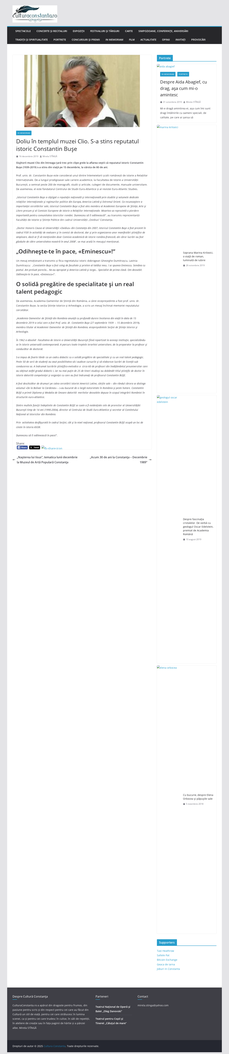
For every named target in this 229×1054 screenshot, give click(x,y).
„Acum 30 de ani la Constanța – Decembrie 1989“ (118, 459)
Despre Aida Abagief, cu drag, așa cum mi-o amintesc (183, 88)
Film (132, 39)
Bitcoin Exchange (167, 959)
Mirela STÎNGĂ (50, 156)
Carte (129, 31)
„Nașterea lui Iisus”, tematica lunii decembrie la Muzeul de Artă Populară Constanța (47, 459)
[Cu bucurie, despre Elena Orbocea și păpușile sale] (168, 799)
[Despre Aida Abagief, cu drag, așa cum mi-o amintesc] (186, 66)
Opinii (166, 39)
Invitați (181, 39)
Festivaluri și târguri (104, 31)
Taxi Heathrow (165, 950)
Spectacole (23, 31)
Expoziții (78, 31)
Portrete (59, 39)
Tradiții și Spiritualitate (31, 39)
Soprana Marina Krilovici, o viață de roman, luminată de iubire (198, 256)
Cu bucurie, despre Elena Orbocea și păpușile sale (198, 796)
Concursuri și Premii (86, 39)
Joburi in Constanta (168, 969)
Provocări (198, 39)
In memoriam (114, 39)
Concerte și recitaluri (51, 31)
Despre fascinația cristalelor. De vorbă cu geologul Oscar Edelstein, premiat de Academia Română (198, 526)
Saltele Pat (163, 955)
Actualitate (148, 39)
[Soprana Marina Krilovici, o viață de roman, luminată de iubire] (168, 259)
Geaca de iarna (166, 964)
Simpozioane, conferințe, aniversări (163, 31)
